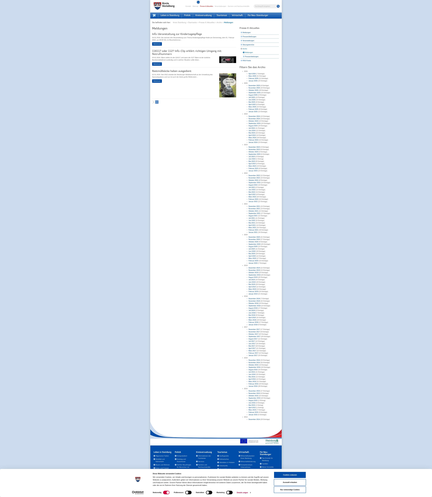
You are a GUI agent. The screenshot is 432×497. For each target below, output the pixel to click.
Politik (187, 15)
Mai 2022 (252, 192)
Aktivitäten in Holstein (227, 462)
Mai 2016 (252, 377)
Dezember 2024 (254, 116)
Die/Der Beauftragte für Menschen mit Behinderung (184, 467)
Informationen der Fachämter (204, 457)
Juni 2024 (252, 130)
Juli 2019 (252, 280)
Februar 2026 (253, 78)
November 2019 (254, 270)
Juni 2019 (252, 282)
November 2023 (254, 149)
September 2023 (254, 154)
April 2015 (252, 407)
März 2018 (252, 320)
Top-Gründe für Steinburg (267, 459)
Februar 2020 (253, 261)
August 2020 (253, 246)
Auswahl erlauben (290, 482)
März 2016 (252, 381)
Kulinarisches (224, 459)
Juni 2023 (252, 159)
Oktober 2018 (253, 303)
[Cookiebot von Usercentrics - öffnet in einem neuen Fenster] (138, 492)
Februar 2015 (253, 412)
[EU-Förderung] (249, 441)
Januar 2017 (253, 355)
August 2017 (253, 339)
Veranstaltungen (220, 6)
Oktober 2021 (253, 211)
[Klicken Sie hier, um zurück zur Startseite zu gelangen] (154, 15)
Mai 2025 (252, 102)
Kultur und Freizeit (162, 468)
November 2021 (254, 208)
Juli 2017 (252, 341)
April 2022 (252, 194)
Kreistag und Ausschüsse (181, 460)
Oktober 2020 (253, 242)
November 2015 (254, 393)
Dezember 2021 (254, 206)
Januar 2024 (253, 142)
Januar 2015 (253, 414)
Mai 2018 (252, 315)
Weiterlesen (157, 44)
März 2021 (252, 227)
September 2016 (254, 367)
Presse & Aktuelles (206, 6)
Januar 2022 (253, 201)
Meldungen (247, 32)
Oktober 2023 (253, 152)
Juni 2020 (252, 251)
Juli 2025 (252, 97)
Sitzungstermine (248, 45)
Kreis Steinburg (179, 23)
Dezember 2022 (254, 175)
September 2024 (254, 123)
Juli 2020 (252, 249)
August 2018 (253, 308)
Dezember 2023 (254, 147)
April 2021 (252, 225)
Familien (265, 464)
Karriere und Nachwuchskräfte (238, 6)
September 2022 (254, 182)
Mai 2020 (252, 253)
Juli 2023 (252, 156)
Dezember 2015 (254, 391)
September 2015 (254, 398)
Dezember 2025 (254, 85)
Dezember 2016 (254, 360)
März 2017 (252, 351)
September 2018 (254, 306)
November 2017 (254, 332)
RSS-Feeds (247, 60)
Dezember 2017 (254, 329)
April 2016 (252, 379)
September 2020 (254, 244)
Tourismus (222, 15)
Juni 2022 (252, 190)
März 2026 (252, 76)
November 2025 (254, 88)
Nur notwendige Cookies (290, 490)
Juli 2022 (252, 187)
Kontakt (188, 6)
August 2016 (253, 369)
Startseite (192, 23)
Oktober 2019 (253, 272)
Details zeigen (242, 493)
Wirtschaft (237, 15)
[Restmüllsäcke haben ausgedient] (227, 86)
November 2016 (254, 362)
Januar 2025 (253, 111)
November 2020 (254, 239)
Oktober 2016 (253, 365)
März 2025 (252, 107)
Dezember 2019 (254, 268)
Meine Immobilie (268, 467)
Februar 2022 (253, 199)
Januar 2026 (253, 81)
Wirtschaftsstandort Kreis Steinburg (247, 457)
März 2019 (252, 289)
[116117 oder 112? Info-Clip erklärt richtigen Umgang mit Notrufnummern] (227, 60)
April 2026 (252, 74)
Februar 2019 (253, 291)
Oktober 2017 (253, 334)
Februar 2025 (253, 109)
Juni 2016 (252, 374)
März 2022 (252, 197)
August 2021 (253, 216)
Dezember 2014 (254, 419)
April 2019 (252, 287)
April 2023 (252, 164)
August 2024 (253, 126)
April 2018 (252, 317)
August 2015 (253, 400)
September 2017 (254, 336)
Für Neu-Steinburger (258, 15)
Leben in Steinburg (170, 15)
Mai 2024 (252, 133)
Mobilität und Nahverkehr (160, 460)
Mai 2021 (252, 223)
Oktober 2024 (253, 121)
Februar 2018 (253, 322)
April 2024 (252, 135)
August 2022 (253, 185)
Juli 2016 (252, 372)
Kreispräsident (182, 456)
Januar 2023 (253, 171)
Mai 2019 (252, 284)
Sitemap (195, 6)
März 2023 (252, 166)
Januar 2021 (253, 232)
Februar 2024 (253, 140)
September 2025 (254, 92)
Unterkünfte (223, 466)
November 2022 (254, 178)
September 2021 (254, 213)
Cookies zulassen (290, 475)
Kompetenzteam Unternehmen (246, 466)
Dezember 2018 (254, 298)
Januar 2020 (253, 263)
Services (201, 461)
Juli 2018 (252, 310)
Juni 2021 (252, 220)
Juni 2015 (252, 403)
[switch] (188, 492)
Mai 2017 (252, 346)
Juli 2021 (252, 218)
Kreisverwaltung (203, 15)
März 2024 (252, 137)
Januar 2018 (253, 325)
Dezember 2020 (254, 237)
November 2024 (254, 119)
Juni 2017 (252, 343)
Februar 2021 (253, 230)
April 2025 (252, 104)
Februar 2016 (253, 384)
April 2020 (252, 256)
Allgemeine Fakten (162, 456)
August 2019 (253, 277)
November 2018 (254, 301)
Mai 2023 (252, 161)
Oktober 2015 (253, 396)
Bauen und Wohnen (163, 465)
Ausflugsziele (224, 456)
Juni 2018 (252, 313)
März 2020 (252, 258)
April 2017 (252, 348)
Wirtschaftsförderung (248, 461)
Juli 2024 (252, 128)
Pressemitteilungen (249, 36)
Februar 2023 (253, 168)
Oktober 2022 (253, 180)
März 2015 (252, 410)
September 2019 (254, 275)
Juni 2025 (252, 100)
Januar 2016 (253, 386)
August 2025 (253, 95)
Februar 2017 (253, 353)
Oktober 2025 (253, 90)
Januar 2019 (253, 294)
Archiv (219, 23)
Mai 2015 (252, 405)
